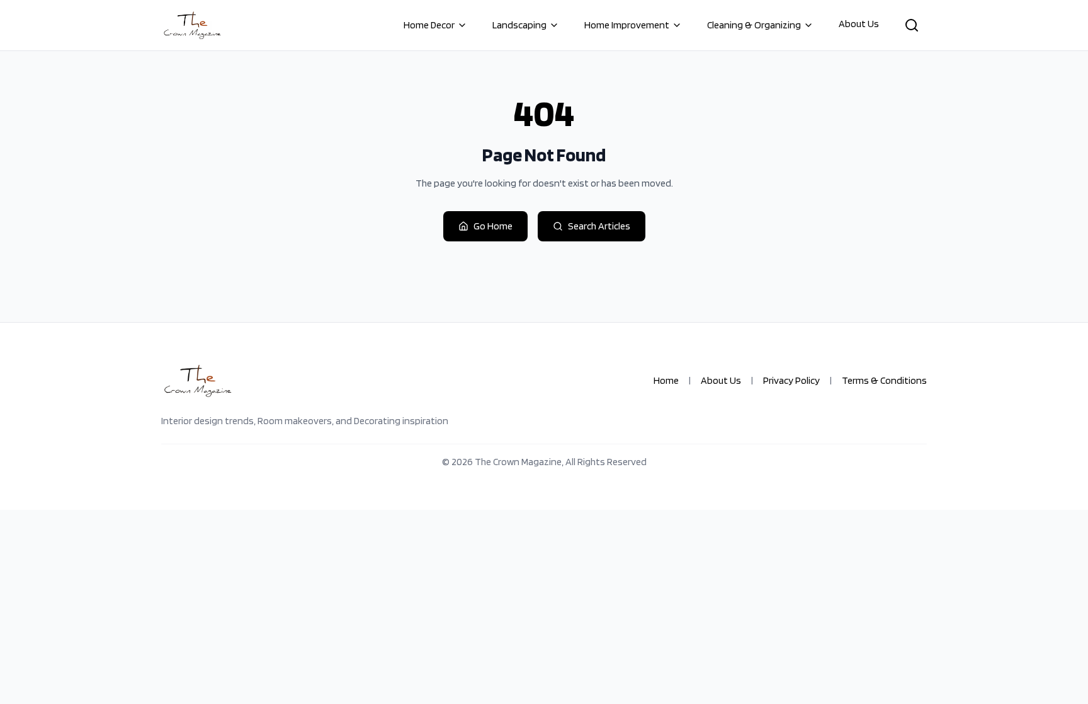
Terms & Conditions (884, 380)
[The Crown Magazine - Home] (192, 25)
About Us (859, 24)
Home (666, 380)
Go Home (493, 226)
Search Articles (599, 226)
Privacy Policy (791, 380)
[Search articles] (912, 25)
